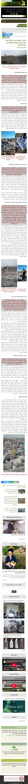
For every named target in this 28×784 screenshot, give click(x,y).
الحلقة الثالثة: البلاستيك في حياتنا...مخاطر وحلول (15, 698)
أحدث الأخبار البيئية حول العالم (14, 517)
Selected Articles (14, 597)
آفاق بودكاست (14, 695)
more (23, 650)
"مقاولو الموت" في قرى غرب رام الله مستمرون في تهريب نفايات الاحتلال (10, 510)
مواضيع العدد (18, 36)
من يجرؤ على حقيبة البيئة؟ (20, 29)
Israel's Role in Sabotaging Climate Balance (13, 619)
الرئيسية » (23, 36)
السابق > (23, 539)
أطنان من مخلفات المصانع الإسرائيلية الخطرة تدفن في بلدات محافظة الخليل (11, 491)
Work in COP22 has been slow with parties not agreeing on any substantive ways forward (14, 601)
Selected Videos (14, 674)
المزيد (4, 580)
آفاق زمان (14, 717)
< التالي (19, 539)
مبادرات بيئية (14, 544)
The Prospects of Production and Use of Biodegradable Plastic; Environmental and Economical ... (13, 636)
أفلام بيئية (14, 655)
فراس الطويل (20, 47)
